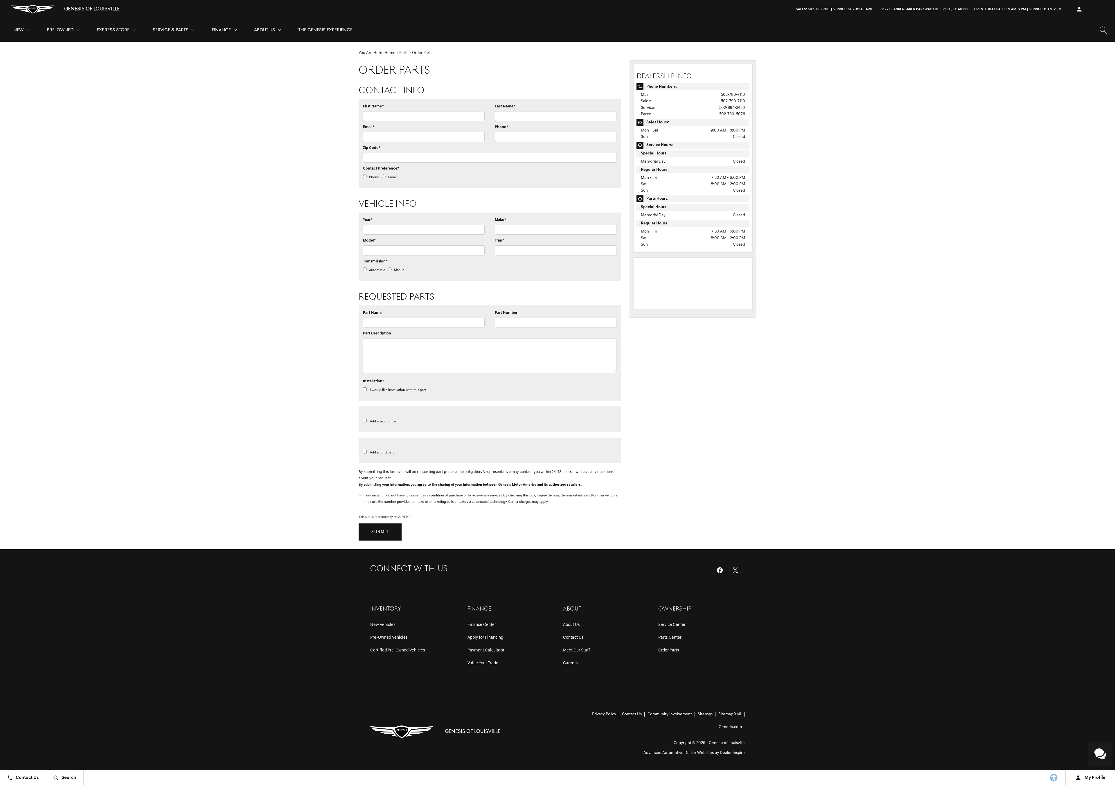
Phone (501, 127)
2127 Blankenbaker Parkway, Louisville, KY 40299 (924, 9)
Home (389, 53)
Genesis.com (730, 727)
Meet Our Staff (576, 650)
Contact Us (573, 637)
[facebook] (719, 570)
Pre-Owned (60, 30)
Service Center (672, 625)
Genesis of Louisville (727, 743)
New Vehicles (382, 625)
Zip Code (371, 148)
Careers (570, 663)
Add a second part (384, 421)
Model (369, 240)
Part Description (377, 333)
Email (368, 127)
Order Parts (668, 650)
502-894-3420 (732, 108)
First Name (373, 106)
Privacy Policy (604, 714)
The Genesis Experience (325, 30)
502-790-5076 (732, 114)
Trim (499, 240)
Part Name (372, 313)
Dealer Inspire (732, 753)
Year (368, 220)
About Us (264, 30)
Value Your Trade (482, 663)
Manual (399, 270)
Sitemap (705, 714)
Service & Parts (170, 31)
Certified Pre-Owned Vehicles (397, 650)
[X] (735, 570)
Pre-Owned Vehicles (389, 637)
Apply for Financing (485, 637)
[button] (1069, 9)
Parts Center (669, 637)
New (18, 30)
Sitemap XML (730, 714)
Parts (403, 53)
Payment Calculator (485, 650)
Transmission (375, 261)
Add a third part (382, 452)
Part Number (506, 313)
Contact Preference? (381, 168)
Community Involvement (670, 714)
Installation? (373, 381)
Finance (221, 30)
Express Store (113, 30)
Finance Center (481, 625)
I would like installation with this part (398, 390)
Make (500, 220)
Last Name (505, 106)
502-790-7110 (733, 95)
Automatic (377, 270)
